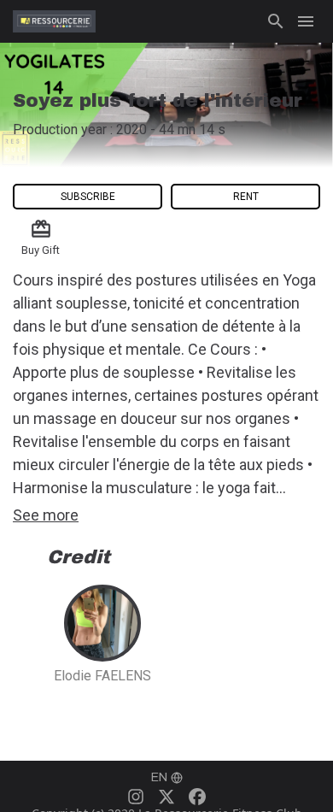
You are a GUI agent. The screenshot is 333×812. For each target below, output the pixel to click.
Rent (246, 197)
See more (46, 515)
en (159, 777)
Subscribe (88, 197)
